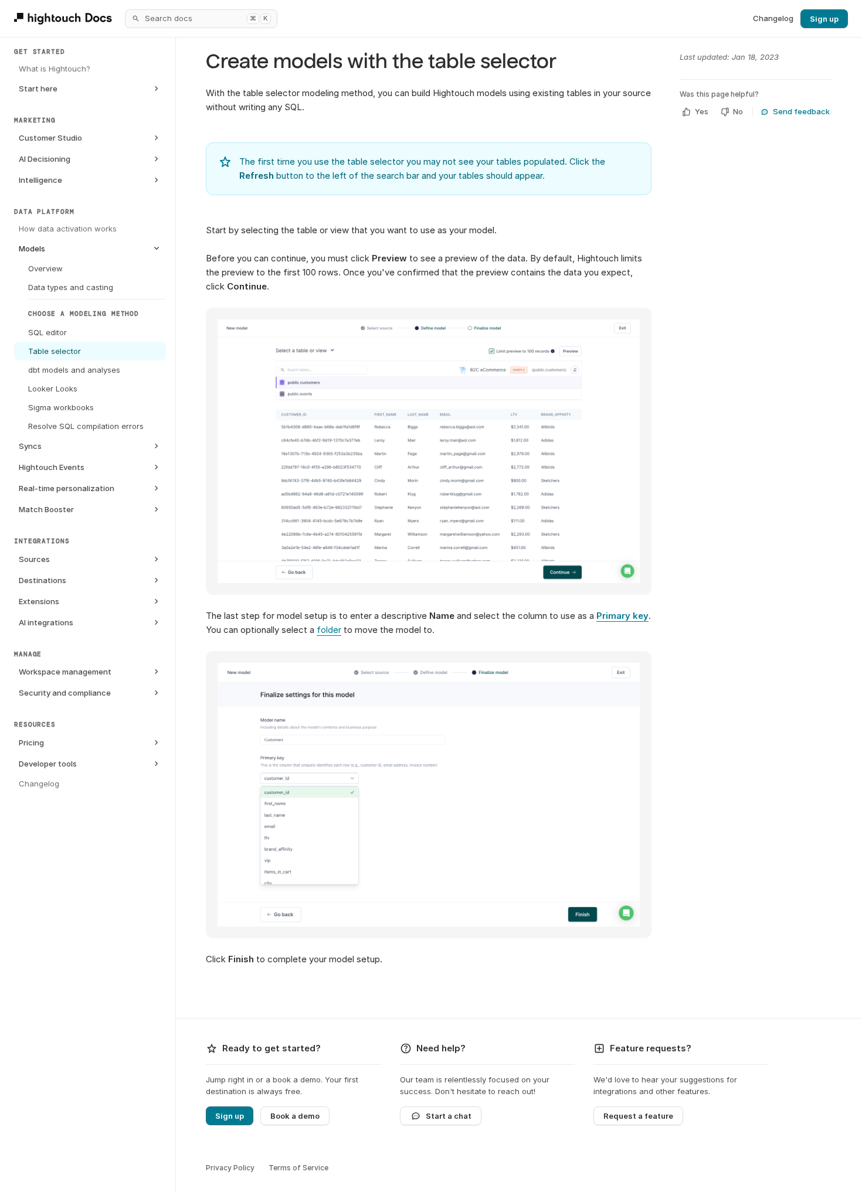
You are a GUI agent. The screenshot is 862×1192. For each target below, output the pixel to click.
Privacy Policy (230, 1167)
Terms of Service (298, 1167)
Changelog (773, 18)
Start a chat (448, 1116)
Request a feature (638, 1116)
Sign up (824, 18)
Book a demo (295, 1116)
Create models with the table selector (381, 62)
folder (329, 629)
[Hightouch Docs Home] (65, 18)
